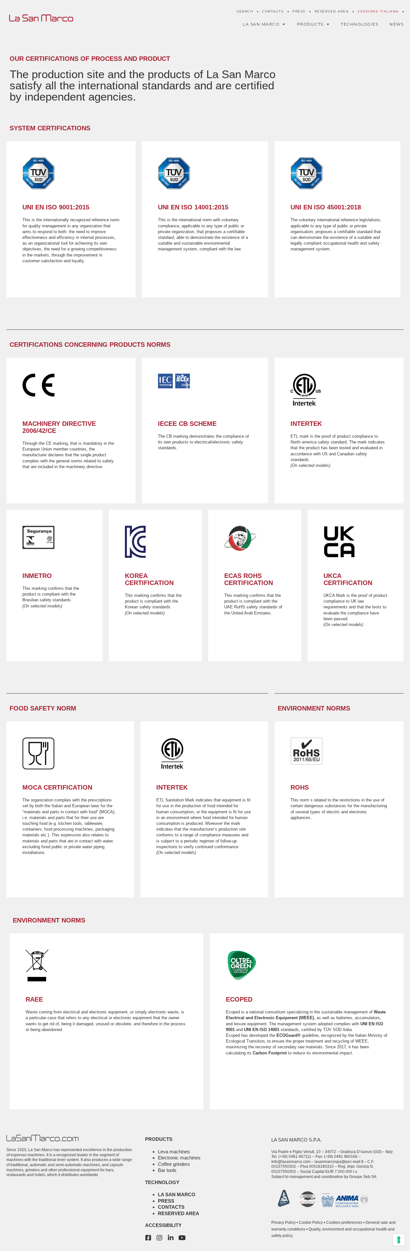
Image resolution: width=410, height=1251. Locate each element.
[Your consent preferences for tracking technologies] (399, 1240)
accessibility (163, 1225)
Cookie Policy (311, 1222)
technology (162, 1182)
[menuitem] (378, 11)
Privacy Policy (283, 1222)
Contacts (272, 11)
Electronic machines (179, 1157)
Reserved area (178, 1213)
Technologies (359, 24)
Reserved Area (332, 11)
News (397, 24)
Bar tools (167, 1170)
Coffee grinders (174, 1164)
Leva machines (174, 1151)
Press (299, 11)
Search (245, 11)
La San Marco (176, 1194)
